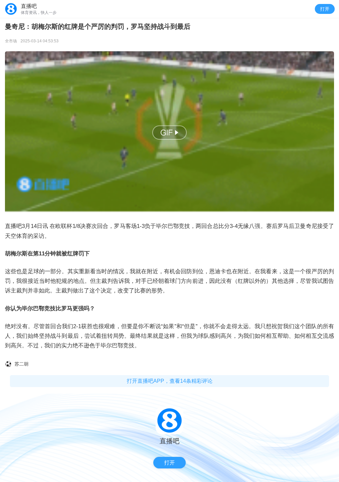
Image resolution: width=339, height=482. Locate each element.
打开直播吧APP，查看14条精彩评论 (170, 381)
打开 (324, 9)
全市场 (11, 41)
